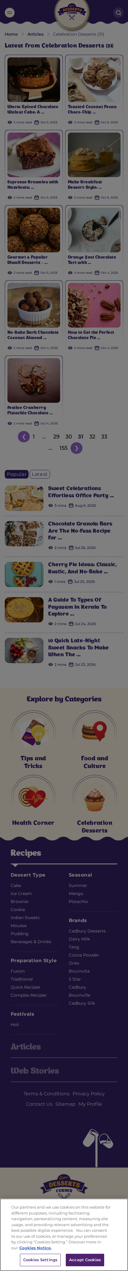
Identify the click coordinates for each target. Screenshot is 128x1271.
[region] (64, 1234)
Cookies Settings (40, 1259)
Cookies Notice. (35, 1247)
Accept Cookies (85, 1259)
